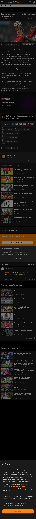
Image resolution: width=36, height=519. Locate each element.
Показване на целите (18, 516)
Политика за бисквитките (17, 486)
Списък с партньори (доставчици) (12, 505)
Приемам (18, 511)
